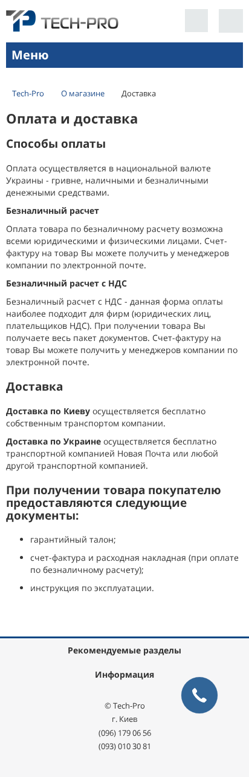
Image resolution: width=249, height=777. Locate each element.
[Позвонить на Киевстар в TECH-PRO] (196, 20)
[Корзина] (230, 20)
